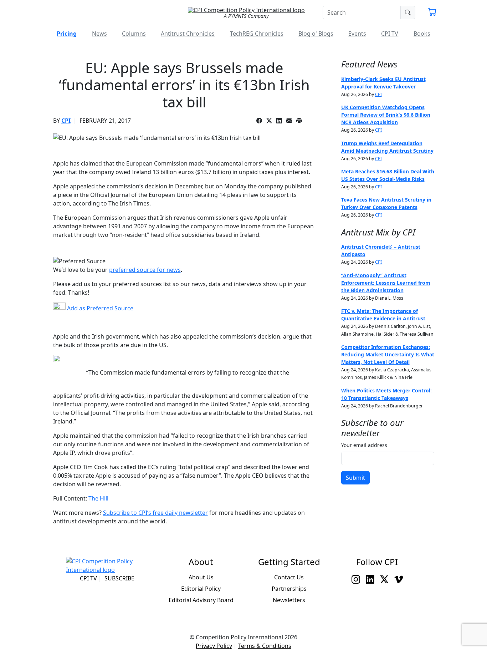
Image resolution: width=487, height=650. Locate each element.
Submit (355, 478)
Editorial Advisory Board (201, 600)
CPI (66, 121)
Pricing (67, 33)
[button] (432, 13)
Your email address (364, 445)
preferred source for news (145, 270)
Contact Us (289, 577)
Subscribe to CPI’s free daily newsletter (155, 513)
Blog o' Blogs (315, 33)
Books (422, 33)
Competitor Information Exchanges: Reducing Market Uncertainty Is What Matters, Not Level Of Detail (387, 354)
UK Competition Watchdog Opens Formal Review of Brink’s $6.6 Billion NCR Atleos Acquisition (385, 115)
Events (357, 33)
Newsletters (289, 600)
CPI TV (389, 33)
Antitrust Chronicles (188, 33)
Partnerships (289, 589)
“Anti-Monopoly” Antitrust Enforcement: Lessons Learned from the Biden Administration (385, 283)
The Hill (98, 498)
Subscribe (119, 578)
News (99, 33)
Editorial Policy (201, 589)
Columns (134, 33)
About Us (201, 577)
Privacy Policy (214, 646)
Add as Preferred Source (99, 308)
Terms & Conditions (264, 646)
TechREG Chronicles (256, 33)
